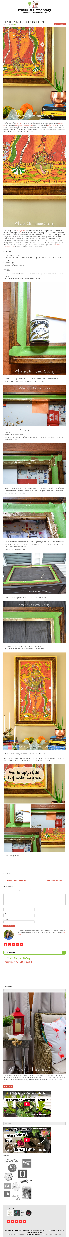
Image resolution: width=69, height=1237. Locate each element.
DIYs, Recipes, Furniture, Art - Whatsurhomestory (34, 7)
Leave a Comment (59, 24)
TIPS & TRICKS (49, 1230)
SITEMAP (40, 1232)
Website (5, 919)
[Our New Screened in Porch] (34, 1033)
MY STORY (11, 1230)
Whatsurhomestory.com (33, 1234)
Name (5, 907)
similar (7, 260)
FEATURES (34, 1232)
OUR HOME (17, 1230)
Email (5, 913)
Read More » (8, 1086)
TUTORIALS (24, 1230)
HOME (6, 1230)
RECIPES (42, 1230)
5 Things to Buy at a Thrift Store (15, 880)
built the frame (51, 125)
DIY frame (19, 123)
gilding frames (21, 231)
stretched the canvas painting (24, 125)
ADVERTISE (56, 1230)
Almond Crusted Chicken (55, 880)
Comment (6, 893)
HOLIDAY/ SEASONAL (33, 1230)
